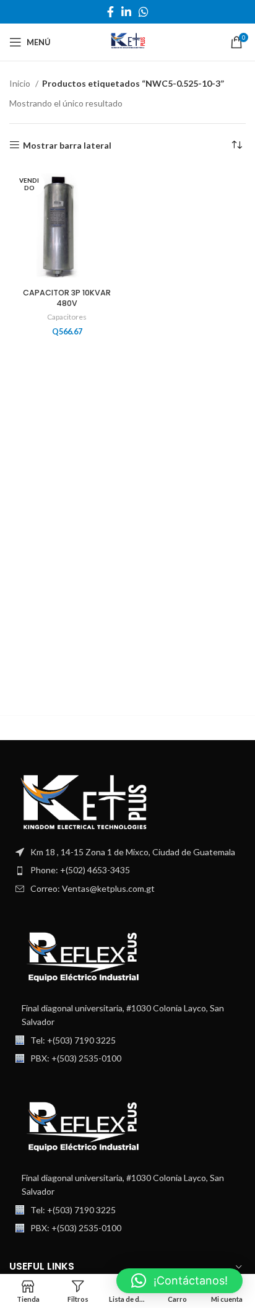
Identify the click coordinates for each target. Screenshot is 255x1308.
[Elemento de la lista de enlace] (127, 870)
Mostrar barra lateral (67, 145)
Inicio (20, 83)
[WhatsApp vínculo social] (143, 11)
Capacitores (67, 316)
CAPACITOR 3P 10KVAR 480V (67, 298)
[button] (179, 1280)
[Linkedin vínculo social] (126, 11)
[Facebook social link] (110, 11)
